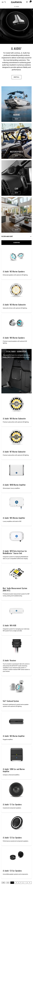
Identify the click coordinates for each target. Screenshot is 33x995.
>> (29, 882)
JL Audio (16, 6)
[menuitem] (5, 2)
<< (3, 882)
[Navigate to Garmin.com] (16, 2)
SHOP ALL (16, 77)
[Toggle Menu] (1, 2)
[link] (16, 26)
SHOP (16, 119)
